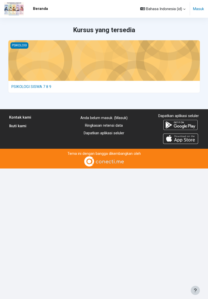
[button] (163, 9)
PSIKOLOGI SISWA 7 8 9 (31, 86)
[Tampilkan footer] (195, 290)
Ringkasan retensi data (104, 125)
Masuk (198, 9)
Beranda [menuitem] (40, 8)
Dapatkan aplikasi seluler (104, 133)
